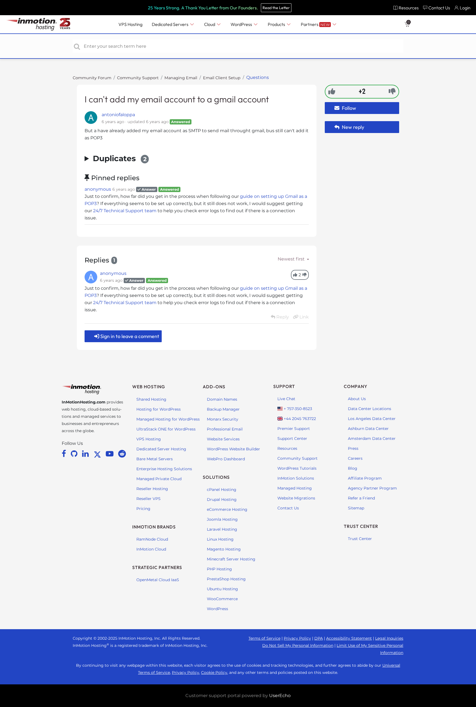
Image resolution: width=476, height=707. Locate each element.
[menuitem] (406, 7)
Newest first (292, 259)
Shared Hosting (151, 399)
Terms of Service (264, 638)
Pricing (143, 508)
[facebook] (65, 453)
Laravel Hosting (222, 529)
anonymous (98, 189)
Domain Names (222, 399)
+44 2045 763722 (299, 418)
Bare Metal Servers (154, 458)
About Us (357, 398)
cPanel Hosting (221, 489)
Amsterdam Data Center (372, 438)
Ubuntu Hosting (222, 588)
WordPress (217, 608)
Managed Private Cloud (159, 478)
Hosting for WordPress (158, 409)
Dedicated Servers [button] (170, 24)
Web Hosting (148, 386)
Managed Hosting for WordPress (168, 419)
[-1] (392, 91)
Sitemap (356, 508)
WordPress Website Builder (233, 448)
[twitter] (98, 453)
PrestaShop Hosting (226, 578)
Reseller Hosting (152, 488)
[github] (75, 453)
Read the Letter (276, 7)
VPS (130, 24)
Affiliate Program (365, 478)
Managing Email (180, 77)
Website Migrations (296, 498)
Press (353, 448)
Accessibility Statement (349, 638)
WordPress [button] (242, 24)
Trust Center (360, 538)
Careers (355, 458)
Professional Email (225, 429)
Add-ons (214, 386)
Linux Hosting (220, 539)
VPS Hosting (148, 439)
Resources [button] (409, 7)
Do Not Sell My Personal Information (297, 645)
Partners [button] (315, 24)
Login (465, 7)
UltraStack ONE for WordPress (166, 429)
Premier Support (293, 428)
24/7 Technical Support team (124, 210)
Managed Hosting (294, 488)
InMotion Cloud (151, 549)
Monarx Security (222, 419)
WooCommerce (222, 598)
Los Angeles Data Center (372, 418)
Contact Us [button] (439, 7)
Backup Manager (223, 409)
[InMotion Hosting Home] (31, 24)
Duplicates (120, 158)
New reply (352, 127)
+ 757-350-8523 (297, 408)
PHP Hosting (219, 569)
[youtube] (110, 453)
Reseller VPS (148, 498)
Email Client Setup (221, 77)
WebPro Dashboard (226, 458)
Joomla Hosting (222, 519)
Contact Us (288, 508)
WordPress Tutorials (297, 468)
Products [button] (277, 24)
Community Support (138, 77)
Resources (287, 448)
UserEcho (280, 695)
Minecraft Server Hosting (231, 559)
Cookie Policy (214, 672)
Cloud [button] (210, 24)
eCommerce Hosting (227, 509)
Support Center (292, 438)
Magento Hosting (224, 549)
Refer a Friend (361, 498)
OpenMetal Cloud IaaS (157, 579)
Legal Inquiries (389, 638)
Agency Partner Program (372, 488)
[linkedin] (86, 453)
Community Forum (92, 77)
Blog (352, 468)
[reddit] (122, 453)
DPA (318, 638)
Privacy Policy (297, 638)
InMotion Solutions (295, 478)
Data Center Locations (369, 408)
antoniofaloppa (118, 114)
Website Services (223, 439)
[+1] (331, 91)
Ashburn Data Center (368, 428)
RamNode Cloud (152, 539)
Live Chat (286, 398)
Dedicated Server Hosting (161, 448)
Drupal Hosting (222, 499)
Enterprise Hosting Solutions (164, 468)
